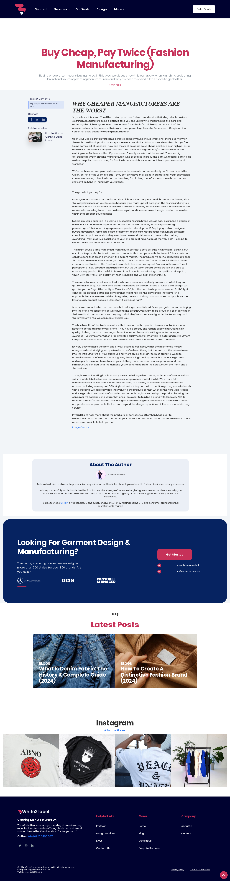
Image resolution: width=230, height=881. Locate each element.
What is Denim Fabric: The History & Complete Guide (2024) (73, 675)
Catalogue (145, 841)
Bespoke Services (149, 848)
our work (82, 9)
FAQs (99, 841)
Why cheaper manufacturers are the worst (44, 105)
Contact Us (103, 848)
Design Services (105, 833)
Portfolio (101, 826)
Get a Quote (204, 9)
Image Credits (80, 427)
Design (102, 9)
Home (142, 826)
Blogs (44, 663)
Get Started (175, 554)
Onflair (64, 502)
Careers (186, 833)
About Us (186, 826)
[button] (61, 9)
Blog (141, 833)
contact (41, 9)
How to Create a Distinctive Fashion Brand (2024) (154, 675)
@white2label (114, 730)
